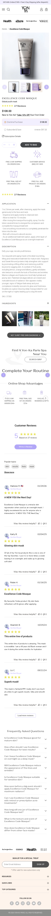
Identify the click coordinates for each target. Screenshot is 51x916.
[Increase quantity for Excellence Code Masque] (14, 144)
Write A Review (25, 447)
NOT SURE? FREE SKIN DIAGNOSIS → (25, 335)
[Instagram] (23, 903)
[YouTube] (34, 903)
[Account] (41, 9)
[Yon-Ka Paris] (25, 9)
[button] (3, 9)
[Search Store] (8, 9)
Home (4, 29)
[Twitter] (17, 903)
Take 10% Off (23, 115)
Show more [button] (9, 472)
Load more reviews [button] (25, 715)
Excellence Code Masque (20, 29)
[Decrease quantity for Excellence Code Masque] (4, 144)
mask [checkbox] (32, 466)
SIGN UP (40, 864)
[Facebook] (12, 903)
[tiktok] (39, 903)
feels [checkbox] (24, 466)
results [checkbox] (15, 466)
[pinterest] (28, 903)
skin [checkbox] (7, 466)
